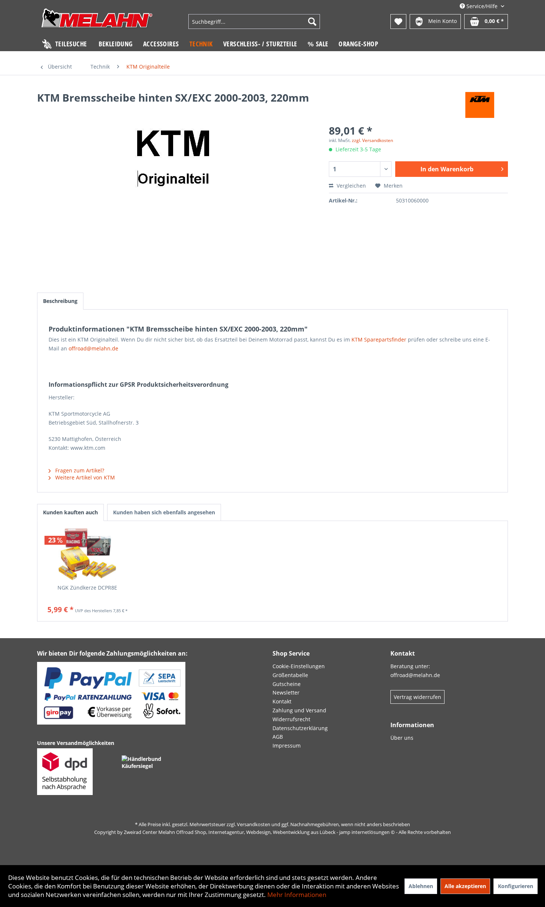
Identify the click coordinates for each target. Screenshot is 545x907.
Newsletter (286, 692)
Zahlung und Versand (299, 710)
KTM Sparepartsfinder (378, 339)
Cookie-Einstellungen (298, 666)
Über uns (401, 737)
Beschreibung (60, 300)
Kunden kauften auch (70, 512)
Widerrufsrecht (291, 719)
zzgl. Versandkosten (372, 140)
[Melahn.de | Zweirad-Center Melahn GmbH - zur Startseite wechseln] (97, 22)
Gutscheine (286, 683)
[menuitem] (254, 21)
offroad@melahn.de (93, 348)
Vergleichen (350, 185)
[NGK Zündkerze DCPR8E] (87, 554)
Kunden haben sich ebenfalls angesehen (164, 512)
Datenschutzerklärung (300, 728)
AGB (277, 736)
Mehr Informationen (296, 894)
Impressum (286, 745)
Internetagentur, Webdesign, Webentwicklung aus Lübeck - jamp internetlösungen (299, 832)
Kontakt (281, 701)
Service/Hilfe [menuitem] (482, 6)
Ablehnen (421, 886)
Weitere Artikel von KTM (84, 477)
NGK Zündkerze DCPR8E (87, 587)
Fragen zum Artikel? (79, 470)
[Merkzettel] (398, 21)
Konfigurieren (515, 886)
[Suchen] (312, 21)
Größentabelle (290, 675)
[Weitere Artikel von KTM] (480, 105)
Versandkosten (253, 824)
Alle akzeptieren (465, 886)
